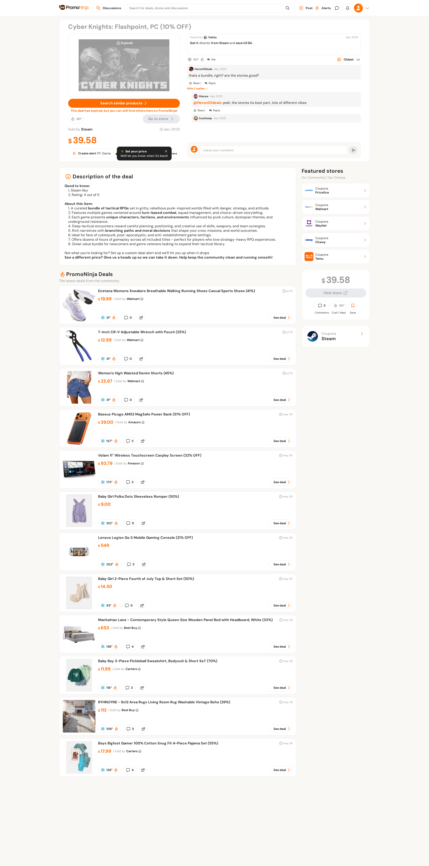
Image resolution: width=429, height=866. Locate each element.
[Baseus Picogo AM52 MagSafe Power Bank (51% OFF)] (79, 443)
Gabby (212, 37)
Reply (212, 83)
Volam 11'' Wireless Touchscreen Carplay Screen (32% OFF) (149, 455)
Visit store (333, 293)
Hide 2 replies (196, 88)
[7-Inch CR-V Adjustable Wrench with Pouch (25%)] (79, 361)
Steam (87, 129)
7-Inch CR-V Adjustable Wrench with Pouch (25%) (142, 332)
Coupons (329, 336)
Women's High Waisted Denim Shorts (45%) (136, 373)
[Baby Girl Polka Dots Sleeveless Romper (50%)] (79, 525)
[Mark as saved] (352, 305)
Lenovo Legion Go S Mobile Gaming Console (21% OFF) (145, 537)
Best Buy (130, 628)
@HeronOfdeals (207, 102)
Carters (131, 669)
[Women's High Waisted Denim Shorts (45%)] (79, 402)
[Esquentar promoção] (202, 59)
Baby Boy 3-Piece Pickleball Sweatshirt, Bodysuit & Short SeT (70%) (157, 661)
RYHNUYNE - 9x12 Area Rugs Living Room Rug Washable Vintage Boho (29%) (164, 702)
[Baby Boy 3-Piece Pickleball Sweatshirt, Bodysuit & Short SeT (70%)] (79, 690)
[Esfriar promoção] (189, 59)
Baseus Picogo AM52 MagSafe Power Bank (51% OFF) (144, 414)
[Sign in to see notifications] (347, 8)
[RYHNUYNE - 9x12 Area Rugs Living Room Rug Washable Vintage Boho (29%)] (79, 731)
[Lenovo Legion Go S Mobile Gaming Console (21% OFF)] (79, 567)
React (197, 83)
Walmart (133, 299)
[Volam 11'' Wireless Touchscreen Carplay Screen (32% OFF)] (79, 484)
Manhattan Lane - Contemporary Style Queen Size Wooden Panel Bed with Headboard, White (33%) (185, 619)
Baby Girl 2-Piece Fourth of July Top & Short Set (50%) (146, 578)
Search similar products (121, 103)
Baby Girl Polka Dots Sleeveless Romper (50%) (138, 496)
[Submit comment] (353, 150)
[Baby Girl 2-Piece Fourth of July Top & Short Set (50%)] (79, 608)
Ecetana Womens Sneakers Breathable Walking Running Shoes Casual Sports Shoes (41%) (176, 291)
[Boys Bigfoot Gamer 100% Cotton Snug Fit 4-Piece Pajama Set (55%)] (79, 772)
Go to (158, 118)
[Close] (166, 151)
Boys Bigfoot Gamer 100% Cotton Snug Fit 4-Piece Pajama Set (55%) (158, 743)
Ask (213, 59)
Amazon (134, 422)
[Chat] (336, 8)
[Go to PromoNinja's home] (73, 8)
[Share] (141, 317)
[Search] (287, 8)
